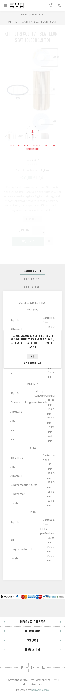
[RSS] (43, 667)
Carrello (52, 4)
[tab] (32, 271)
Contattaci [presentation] (32, 287)
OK (32, 356)
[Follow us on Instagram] (32, 667)
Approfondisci (32, 363)
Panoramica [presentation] (32, 271)
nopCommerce (40, 689)
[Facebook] (22, 667)
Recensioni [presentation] (32, 279)
